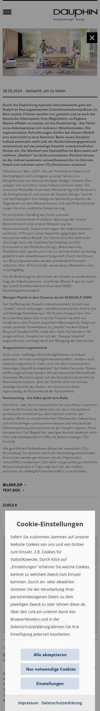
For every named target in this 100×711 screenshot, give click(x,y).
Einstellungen (50, 683)
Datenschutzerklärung (62, 702)
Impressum (28, 702)
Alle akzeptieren (50, 654)
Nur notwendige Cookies (50, 669)
